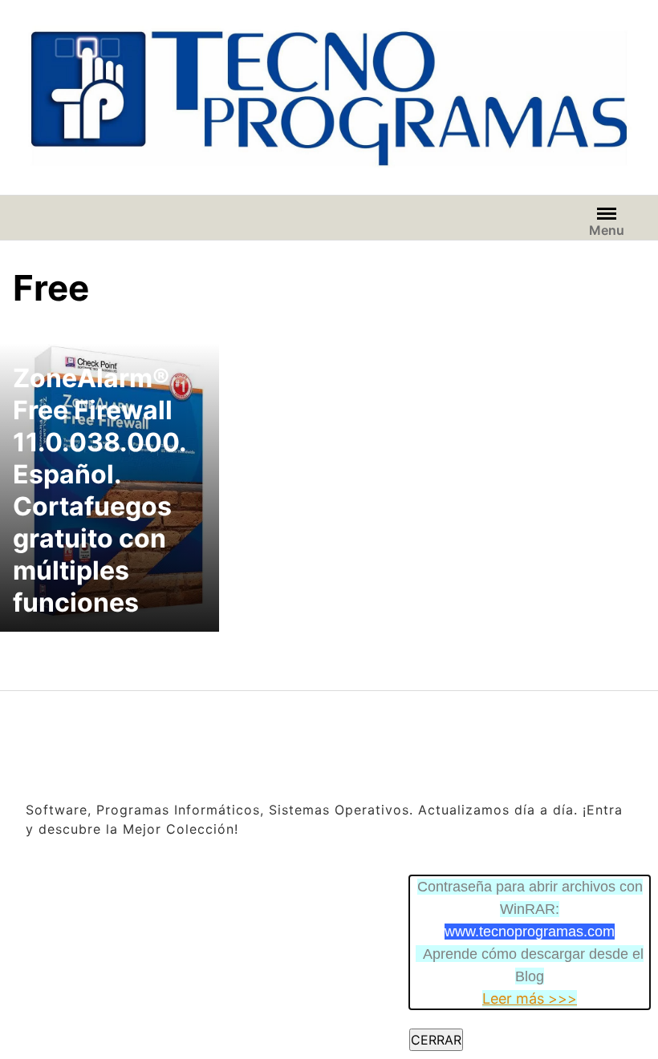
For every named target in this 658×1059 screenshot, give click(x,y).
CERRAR (436, 1040)
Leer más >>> (529, 998)
